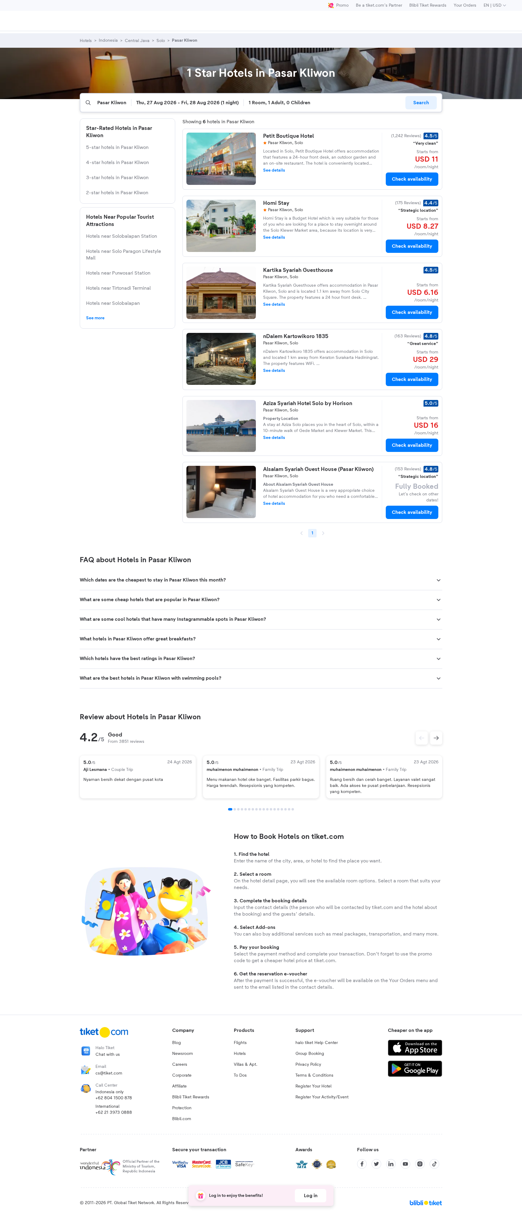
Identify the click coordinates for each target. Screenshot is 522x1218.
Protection (182, 1108)
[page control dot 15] (282, 809)
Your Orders (465, 5)
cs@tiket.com (108, 1073)
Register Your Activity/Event (322, 1097)
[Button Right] (436, 738)
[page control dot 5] (245, 809)
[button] (261, 580)
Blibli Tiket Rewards (427, 5)
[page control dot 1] (230, 809)
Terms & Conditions (314, 1075)
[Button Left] (422, 738)
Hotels (240, 1053)
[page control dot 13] (274, 809)
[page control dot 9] (260, 809)
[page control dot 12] (271, 809)
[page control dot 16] (285, 809)
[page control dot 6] (249, 809)
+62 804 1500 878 (113, 1098)
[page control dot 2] (235, 809)
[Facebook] (362, 1164)
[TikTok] (434, 1164)
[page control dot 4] (242, 809)
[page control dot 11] (267, 809)
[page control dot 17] (289, 809)
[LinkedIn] (391, 1164)
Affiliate (179, 1086)
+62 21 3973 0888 (113, 1112)
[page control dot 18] (293, 809)
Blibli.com (181, 1119)
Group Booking (309, 1053)
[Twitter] (376, 1164)
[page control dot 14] (278, 809)
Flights (240, 1043)
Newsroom (182, 1053)
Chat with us (107, 1054)
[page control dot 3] (238, 809)
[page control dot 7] (253, 809)
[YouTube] (405, 1164)
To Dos (240, 1075)
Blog (176, 1043)
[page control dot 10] (264, 809)
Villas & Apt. (245, 1064)
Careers (179, 1064)
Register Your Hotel (313, 1086)
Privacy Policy (308, 1064)
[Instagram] (420, 1164)
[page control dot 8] (256, 809)
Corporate (182, 1075)
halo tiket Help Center (316, 1043)
